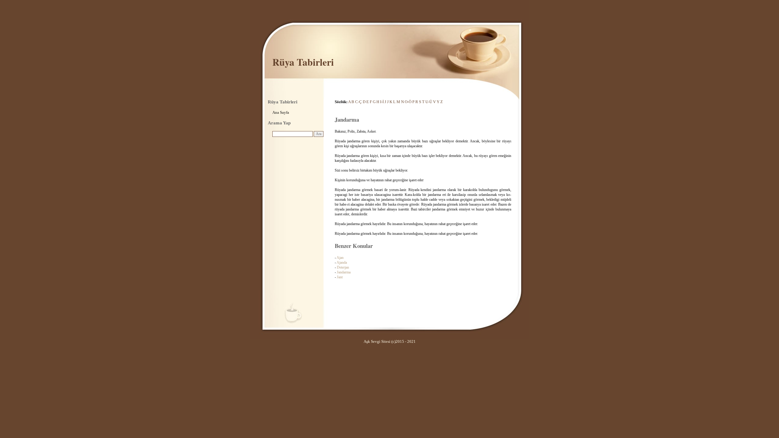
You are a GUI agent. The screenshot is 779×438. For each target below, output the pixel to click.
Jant (340, 277)
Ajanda (342, 262)
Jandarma (344, 272)
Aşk (367, 341)
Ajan (340, 257)
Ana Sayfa (280, 112)
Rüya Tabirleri (303, 62)
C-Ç (358, 101)
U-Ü (428, 101)
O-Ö (408, 101)
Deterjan (343, 267)
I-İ (382, 101)
